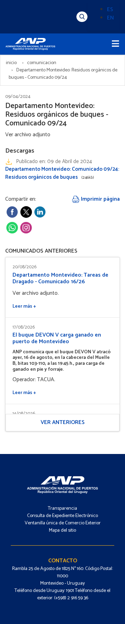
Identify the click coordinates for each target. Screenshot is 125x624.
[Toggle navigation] (115, 44)
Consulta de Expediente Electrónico (62, 516)
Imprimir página (100, 199)
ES (110, 9)
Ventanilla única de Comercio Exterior (63, 523)
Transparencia (62, 508)
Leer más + (24, 306)
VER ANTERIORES (63, 422)
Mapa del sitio (62, 530)
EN (110, 18)
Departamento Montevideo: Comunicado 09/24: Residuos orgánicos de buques (62, 173)
